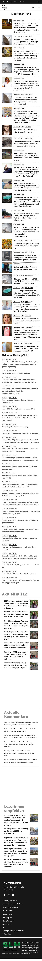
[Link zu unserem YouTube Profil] (13, 895)
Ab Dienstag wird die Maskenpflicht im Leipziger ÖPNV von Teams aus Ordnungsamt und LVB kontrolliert (26, 293)
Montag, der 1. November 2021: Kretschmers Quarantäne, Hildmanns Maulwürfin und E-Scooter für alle (26, 156)
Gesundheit (28, 36)
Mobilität (30, 343)
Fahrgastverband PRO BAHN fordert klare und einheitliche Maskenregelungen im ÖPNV (26, 348)
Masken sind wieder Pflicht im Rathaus (16, 373)
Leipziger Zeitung (7, 2)
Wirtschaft (24, 343)
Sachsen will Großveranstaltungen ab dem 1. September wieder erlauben (26, 320)
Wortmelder (13, 359)
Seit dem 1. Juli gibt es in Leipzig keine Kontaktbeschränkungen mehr (26, 245)
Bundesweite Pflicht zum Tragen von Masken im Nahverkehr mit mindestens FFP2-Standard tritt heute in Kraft (19, 417)
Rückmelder (13, 431)
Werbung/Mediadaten (10, 907)
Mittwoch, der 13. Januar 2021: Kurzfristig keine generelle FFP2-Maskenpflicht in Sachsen (26, 281)
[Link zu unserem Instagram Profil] (9, 895)
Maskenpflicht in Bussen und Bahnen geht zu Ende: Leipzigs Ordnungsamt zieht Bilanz (25, 41)
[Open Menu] (38, 7)
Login (38, 2)
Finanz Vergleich (8, 921)
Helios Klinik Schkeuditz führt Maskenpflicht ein (20, 574)
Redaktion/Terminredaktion (12, 904)
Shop (24, 2)
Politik (22, 126)
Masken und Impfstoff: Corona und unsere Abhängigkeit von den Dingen (25, 269)
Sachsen (28, 126)
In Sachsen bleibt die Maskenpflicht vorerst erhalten (25, 131)
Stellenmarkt (17, 2)
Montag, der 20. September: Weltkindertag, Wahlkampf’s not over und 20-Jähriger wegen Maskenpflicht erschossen (26, 186)
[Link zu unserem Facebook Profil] (4, 895)
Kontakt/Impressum (9, 901)
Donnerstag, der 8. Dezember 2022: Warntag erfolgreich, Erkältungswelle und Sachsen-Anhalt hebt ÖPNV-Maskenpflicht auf (26, 70)
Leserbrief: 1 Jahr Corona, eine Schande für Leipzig (20, 433)
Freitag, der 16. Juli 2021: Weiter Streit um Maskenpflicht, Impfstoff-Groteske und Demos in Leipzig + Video (26, 216)
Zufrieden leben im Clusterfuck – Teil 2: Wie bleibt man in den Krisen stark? (19, 753)
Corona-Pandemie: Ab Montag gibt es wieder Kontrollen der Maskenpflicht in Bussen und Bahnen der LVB (25, 100)
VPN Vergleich (7, 918)
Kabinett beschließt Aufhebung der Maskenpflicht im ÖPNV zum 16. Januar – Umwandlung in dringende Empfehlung (20, 364)
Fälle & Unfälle (29, 252)
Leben (22, 36)
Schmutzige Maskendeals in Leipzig (15, 427)
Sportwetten (7, 924)
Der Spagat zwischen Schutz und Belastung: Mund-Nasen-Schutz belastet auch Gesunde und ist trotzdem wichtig (26, 307)
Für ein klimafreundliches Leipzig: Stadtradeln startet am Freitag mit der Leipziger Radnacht (18, 744)
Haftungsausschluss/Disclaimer (13, 931)
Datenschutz (6, 934)
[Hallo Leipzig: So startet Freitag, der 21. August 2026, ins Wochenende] (33, 831)
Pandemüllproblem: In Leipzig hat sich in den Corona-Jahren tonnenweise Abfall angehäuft (26, 143)
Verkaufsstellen (7, 910)
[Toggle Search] (32, 7)
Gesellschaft (29, 138)
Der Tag (23, 20)
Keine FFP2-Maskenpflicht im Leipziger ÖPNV (18, 409)
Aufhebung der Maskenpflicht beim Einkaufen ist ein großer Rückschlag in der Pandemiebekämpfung (20, 391)
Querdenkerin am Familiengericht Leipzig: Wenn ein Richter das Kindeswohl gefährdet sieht (26, 257)
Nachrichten (29, 287)
